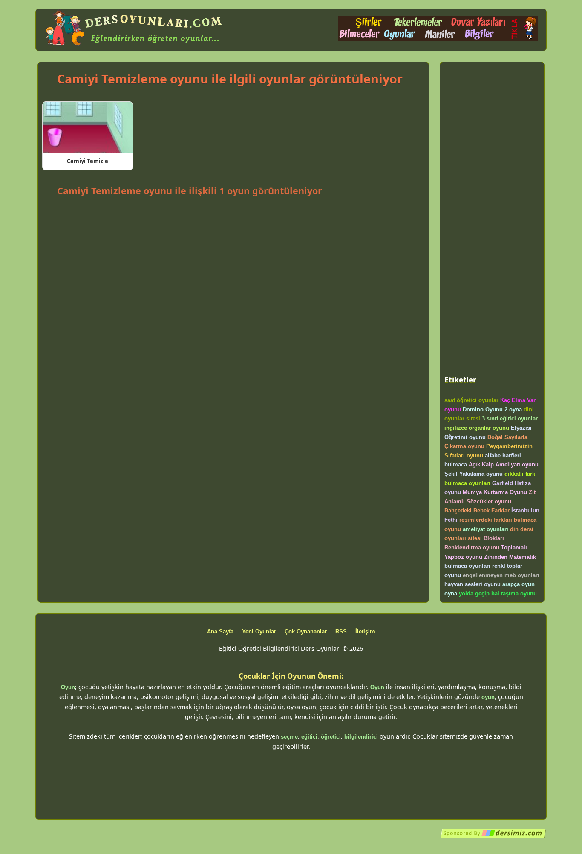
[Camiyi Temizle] (88, 127)
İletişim (365, 631)
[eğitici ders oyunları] (134, 46)
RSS (341, 631)
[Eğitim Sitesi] (493, 837)
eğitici (309, 736)
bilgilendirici (361, 736)
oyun (488, 697)
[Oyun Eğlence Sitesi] (438, 39)
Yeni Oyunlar (259, 631)
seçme (289, 736)
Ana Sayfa (220, 631)
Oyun (68, 687)
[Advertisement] (233, 222)
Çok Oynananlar (306, 631)
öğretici (331, 736)
